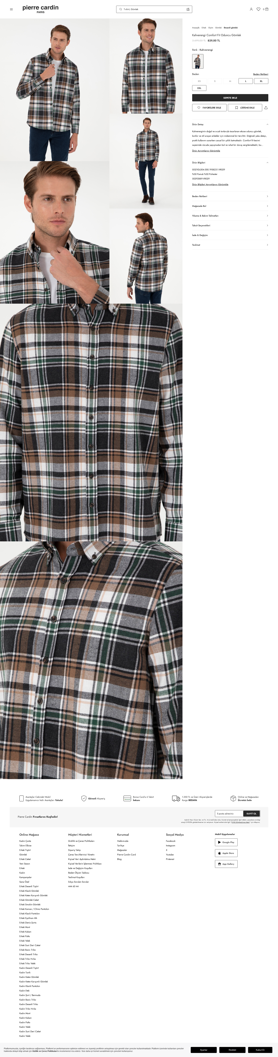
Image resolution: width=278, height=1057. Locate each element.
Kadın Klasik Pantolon (29, 986)
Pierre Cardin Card (126, 854)
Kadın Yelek (24, 1026)
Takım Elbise (25, 845)
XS (199, 81)
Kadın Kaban (25, 1017)
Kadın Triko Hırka (27, 1008)
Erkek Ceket (25, 859)
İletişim (71, 845)
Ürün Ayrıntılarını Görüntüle (206, 150)
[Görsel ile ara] (188, 9)
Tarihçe (120, 845)
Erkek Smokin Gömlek (29, 904)
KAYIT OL (251, 813)
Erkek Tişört (25, 850)
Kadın (22, 872)
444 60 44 (73, 886)
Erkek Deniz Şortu (27, 922)
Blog (119, 859)
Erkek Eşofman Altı (28, 918)
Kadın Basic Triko (27, 999)
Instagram (170, 845)
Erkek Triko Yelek (27, 963)
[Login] (251, 9)
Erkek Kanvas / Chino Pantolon (34, 909)
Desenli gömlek (231, 27)
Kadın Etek (24, 990)
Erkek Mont (24, 927)
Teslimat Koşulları (76, 877)
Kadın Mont (24, 1013)
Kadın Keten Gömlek (29, 977)
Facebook (170, 841)
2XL (199, 88)
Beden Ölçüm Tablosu (78, 872)
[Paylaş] (265, 107)
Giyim (210, 27)
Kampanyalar (25, 877)
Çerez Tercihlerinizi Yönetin (81, 854)
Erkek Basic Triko (27, 949)
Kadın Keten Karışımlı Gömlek (33, 981)
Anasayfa (195, 27)
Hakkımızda (122, 841)
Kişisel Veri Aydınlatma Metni (82, 859)
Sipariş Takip (74, 850)
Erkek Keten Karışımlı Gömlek (33, 895)
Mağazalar (122, 850)
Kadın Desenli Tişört (29, 968)
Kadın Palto (24, 1022)
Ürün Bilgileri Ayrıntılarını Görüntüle (210, 184)
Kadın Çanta (25, 841)
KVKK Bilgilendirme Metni (241, 822)
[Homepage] (40, 9)
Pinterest (170, 859)
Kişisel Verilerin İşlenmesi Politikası (85, 863)
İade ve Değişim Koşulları (80, 868)
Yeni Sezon (24, 863)
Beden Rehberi (260, 74)
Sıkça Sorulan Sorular (78, 881)
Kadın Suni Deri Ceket (30, 1031)
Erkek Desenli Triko (28, 954)
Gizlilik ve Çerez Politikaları (81, 841)
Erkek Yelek (24, 940)
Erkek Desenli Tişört (28, 886)
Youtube (170, 854)
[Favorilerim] (258, 9)
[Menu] (11, 9)
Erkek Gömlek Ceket (29, 900)
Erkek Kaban (25, 931)
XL (261, 81)
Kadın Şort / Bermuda (29, 995)
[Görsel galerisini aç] (54, 89)
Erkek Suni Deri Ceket (29, 945)
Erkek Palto (24, 936)
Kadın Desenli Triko (28, 1004)
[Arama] (121, 9)
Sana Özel (24, 881)
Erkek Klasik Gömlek (29, 890)
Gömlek (218, 27)
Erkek (204, 27)
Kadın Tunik (24, 972)
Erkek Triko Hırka (27, 958)
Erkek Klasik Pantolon (29, 913)
